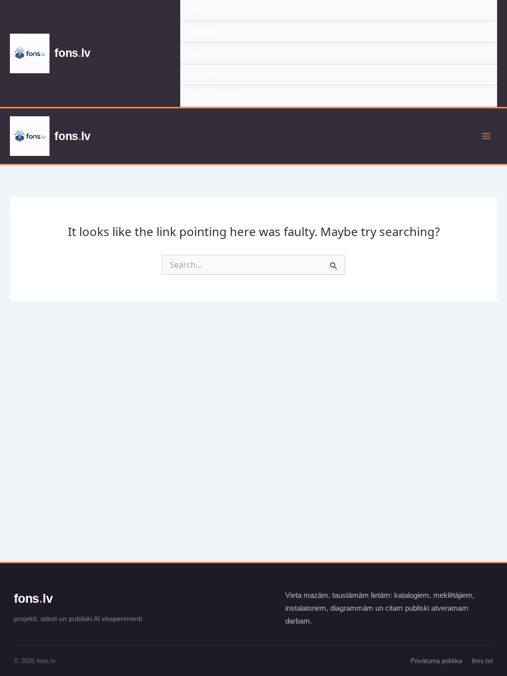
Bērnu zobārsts (215, 96)
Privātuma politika (436, 661)
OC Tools (205, 75)
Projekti (202, 10)
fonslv (33, 598)
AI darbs (203, 32)
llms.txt (482, 661)
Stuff (197, 53)
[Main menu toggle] (486, 136)
